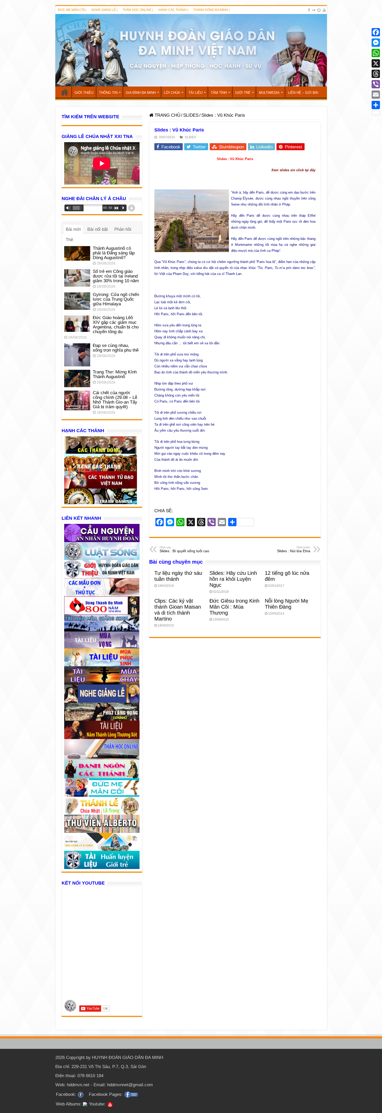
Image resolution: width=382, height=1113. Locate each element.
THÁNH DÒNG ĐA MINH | (211, 10)
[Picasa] (319, 10)
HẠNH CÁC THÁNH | (173, 10)
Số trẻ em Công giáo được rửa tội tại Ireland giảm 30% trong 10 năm (116, 276)
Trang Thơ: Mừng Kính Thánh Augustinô (115, 374)
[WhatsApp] (376, 53)
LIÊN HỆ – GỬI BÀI (303, 93)
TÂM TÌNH (219, 93)
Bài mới (73, 229)
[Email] (376, 94)
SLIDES (191, 115)
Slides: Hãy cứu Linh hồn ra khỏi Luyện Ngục (233, 579)
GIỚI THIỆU (84, 93)
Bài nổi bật (97, 229)
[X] (376, 63)
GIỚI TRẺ (243, 93)
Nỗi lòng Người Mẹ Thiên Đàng (286, 604)
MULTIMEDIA (269, 93)
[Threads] (376, 74)
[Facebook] (309, 10)
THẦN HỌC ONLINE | (138, 10)
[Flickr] (314, 10)
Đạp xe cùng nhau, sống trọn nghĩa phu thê (116, 348)
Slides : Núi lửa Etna (293, 549)
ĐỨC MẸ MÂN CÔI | (72, 10)
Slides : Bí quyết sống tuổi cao (184, 549)
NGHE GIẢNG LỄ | (104, 10)
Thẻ (69, 239)
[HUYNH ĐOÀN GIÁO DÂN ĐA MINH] (191, 50)
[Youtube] (324, 10)
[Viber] (376, 84)
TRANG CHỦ (64, 92)
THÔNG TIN (108, 93)
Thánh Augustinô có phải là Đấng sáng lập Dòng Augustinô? (114, 253)
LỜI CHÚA (172, 93)
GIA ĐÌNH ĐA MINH (141, 93)
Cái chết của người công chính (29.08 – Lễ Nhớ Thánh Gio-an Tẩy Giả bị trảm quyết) (115, 399)
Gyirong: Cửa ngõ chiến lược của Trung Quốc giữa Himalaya (116, 299)
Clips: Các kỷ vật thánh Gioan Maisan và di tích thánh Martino (177, 610)
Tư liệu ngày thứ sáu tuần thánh (178, 576)
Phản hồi (122, 229)
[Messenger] (376, 42)
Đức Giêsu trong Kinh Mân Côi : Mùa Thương (234, 607)
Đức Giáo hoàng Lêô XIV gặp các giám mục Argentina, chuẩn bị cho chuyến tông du (116, 324)
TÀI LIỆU (195, 93)
